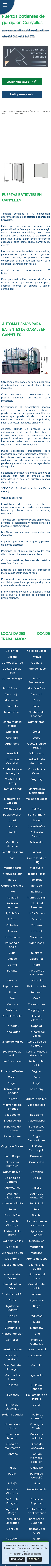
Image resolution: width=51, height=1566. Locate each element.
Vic (12, 858)
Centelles (12, 1340)
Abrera (12, 931)
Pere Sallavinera (12, 852)
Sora (37, 1077)
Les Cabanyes (12, 1061)
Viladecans (12, 1115)
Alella (12, 1300)
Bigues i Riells (36, 874)
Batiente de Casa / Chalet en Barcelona (27, 112)
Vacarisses (36, 943)
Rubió (12, 1209)
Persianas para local (7, 112)
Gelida (12, 832)
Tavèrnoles (12, 937)
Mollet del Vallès (36, 799)
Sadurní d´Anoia (12, 1414)
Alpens (36, 1294)
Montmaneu (12, 712)
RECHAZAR (17, 1559)
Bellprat (36, 880)
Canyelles (36, 1156)
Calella (36, 1187)
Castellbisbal (36, 1120)
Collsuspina (36, 980)
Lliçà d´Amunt (37, 913)
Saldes (12, 959)
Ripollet (36, 1215)
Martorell (12, 1247)
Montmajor (12, 694)
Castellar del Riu (12, 1294)
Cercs (37, 1404)
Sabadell (12, 1538)
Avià (12, 891)
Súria (12, 953)
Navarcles (12, 1322)
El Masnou (12, 1395)
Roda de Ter (12, 1215)
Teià (12, 998)
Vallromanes (36, 1004)
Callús (37, 1178)
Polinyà (36, 808)
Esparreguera (12, 986)
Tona (36, 1334)
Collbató (12, 1385)
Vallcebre (36, 937)
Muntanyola (12, 1328)
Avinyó (36, 657)
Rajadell (12, 897)
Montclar (37, 1365)
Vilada (36, 852)
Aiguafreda (36, 1300)
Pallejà (12, 1483)
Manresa (37, 1316)
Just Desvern (36, 1355)
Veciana (12, 1004)
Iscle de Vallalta (12, 1203)
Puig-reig (37, 779)
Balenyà (12, 1099)
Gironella (12, 738)
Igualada (37, 1375)
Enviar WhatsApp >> (20, 82)
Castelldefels (37, 826)
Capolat (36, 1026)
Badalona (36, 1115)
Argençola (12, 744)
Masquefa (36, 868)
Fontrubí (12, 706)
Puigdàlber (36, 1467)
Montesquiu (12, 700)
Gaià (36, 700)
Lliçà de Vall (12, 913)
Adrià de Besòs (37, 651)
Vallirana (12, 1010)
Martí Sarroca (12, 688)
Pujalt (12, 1467)
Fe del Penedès (37, 1489)
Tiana (12, 992)
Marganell (36, 1247)
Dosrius (36, 919)
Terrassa (36, 992)
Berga (12, 880)
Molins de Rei (12, 808)
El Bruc (12, 919)
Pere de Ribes (37, 669)
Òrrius (37, 732)
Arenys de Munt (36, 1259)
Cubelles (12, 925)
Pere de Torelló (12, 1016)
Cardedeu (12, 1026)
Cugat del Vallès (12, 1146)
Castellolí (12, 732)
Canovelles (36, 1162)
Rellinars (36, 891)
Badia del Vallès (12, 1241)
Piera (36, 965)
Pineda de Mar (12, 1120)
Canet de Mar (12, 1172)
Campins (37, 1172)
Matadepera (12, 868)
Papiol (12, 1473)
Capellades (12, 1032)
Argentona (12, 1259)
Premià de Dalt (37, 897)
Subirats (36, 953)
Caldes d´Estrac (12, 663)
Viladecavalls (37, 1105)
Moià (36, 1483)
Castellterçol (36, 722)
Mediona (36, 1253)
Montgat (36, 694)
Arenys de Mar (12, 874)
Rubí (36, 1209)
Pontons (12, 1454)
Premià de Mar (12, 789)
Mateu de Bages (12, 678)
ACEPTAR (34, 1559)
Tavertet (36, 931)
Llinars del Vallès (12, 1042)
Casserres (37, 959)
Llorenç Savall (36, 1349)
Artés (36, 738)
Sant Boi (12, 1529)
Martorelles (36, 1241)
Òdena (12, 826)
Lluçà (36, 1083)
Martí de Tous (37, 688)
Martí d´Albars (12, 1349)
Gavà (36, 998)
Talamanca (36, 753)
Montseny (36, 1328)
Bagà (36, 1306)
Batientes (12, 651)
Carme (12, 965)
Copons (12, 980)
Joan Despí (12, 1156)
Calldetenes (12, 1187)
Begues (37, 1071)
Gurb (36, 1538)
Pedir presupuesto (22, 94)
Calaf (12, 820)
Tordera (36, 925)
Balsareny (36, 1089)
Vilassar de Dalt (12, 1265)
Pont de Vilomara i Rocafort (36, 1458)
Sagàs (12, 1083)
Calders (36, 663)
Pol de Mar (37, 842)
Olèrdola (36, 820)
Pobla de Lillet (12, 814)
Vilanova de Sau (12, 1253)
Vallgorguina (36, 1010)
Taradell (12, 753)
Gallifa (12, 1077)
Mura (36, 1322)
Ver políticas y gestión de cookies (25, 1554)
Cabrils (12, 1316)
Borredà (36, 886)
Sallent (12, 657)
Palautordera (12, 1136)
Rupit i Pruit (37, 1203)
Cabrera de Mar (36, 1099)
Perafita (12, 970)
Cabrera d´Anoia (12, 886)
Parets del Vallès (12, 1071)
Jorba (37, 706)
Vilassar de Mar (12, 1334)
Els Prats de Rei (37, 986)
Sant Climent (36, 814)
